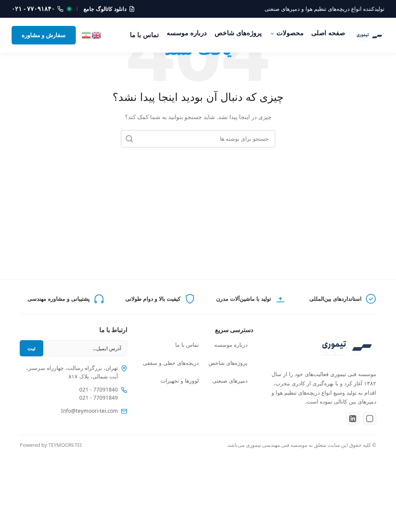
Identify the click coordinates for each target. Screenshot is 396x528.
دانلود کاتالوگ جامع (105, 9)
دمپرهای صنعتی (230, 380)
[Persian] (87, 34)
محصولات (290, 32)
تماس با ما (144, 34)
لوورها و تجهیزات (179, 380)
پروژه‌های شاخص (238, 32)
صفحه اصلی (328, 32)
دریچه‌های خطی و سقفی (171, 362)
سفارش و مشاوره (44, 35)
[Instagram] (369, 418)
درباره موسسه (187, 32)
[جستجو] (129, 139)
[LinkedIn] (352, 418)
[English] (97, 34)
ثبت (31, 348)
